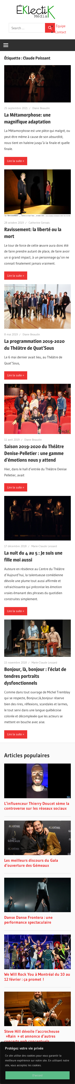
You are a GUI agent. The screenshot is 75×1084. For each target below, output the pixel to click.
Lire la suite (14, 161)
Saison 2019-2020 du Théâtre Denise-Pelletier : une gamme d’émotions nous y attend (34, 453)
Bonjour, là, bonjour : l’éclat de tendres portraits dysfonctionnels (35, 676)
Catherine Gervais (39, 222)
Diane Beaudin (41, 108)
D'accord (37, 1075)
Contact (60, 32)
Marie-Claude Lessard (44, 546)
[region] (37, 1063)
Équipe (60, 26)
